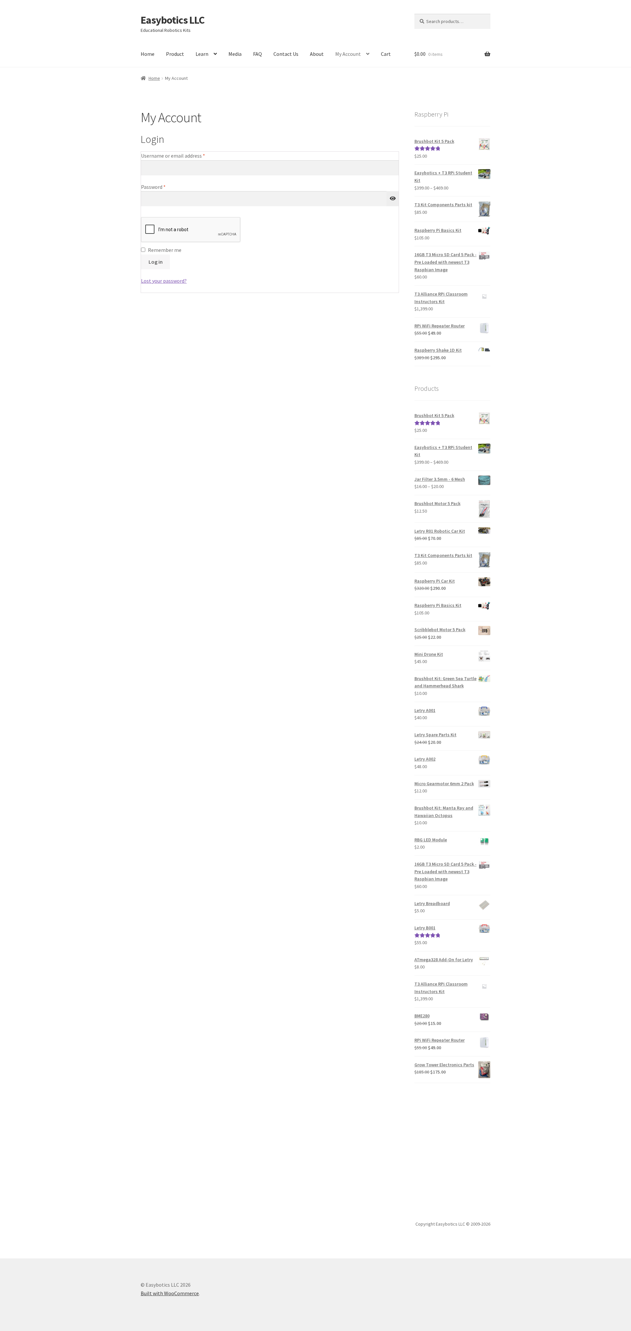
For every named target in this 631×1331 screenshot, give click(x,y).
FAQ (257, 54)
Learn (202, 54)
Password (163, 186)
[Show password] (392, 198)
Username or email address (182, 155)
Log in (156, 261)
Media (235, 54)
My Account (348, 54)
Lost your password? (164, 280)
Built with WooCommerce (170, 1293)
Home (147, 54)
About (317, 54)
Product (175, 54)
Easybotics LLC (172, 20)
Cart (386, 54)
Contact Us (285, 54)
